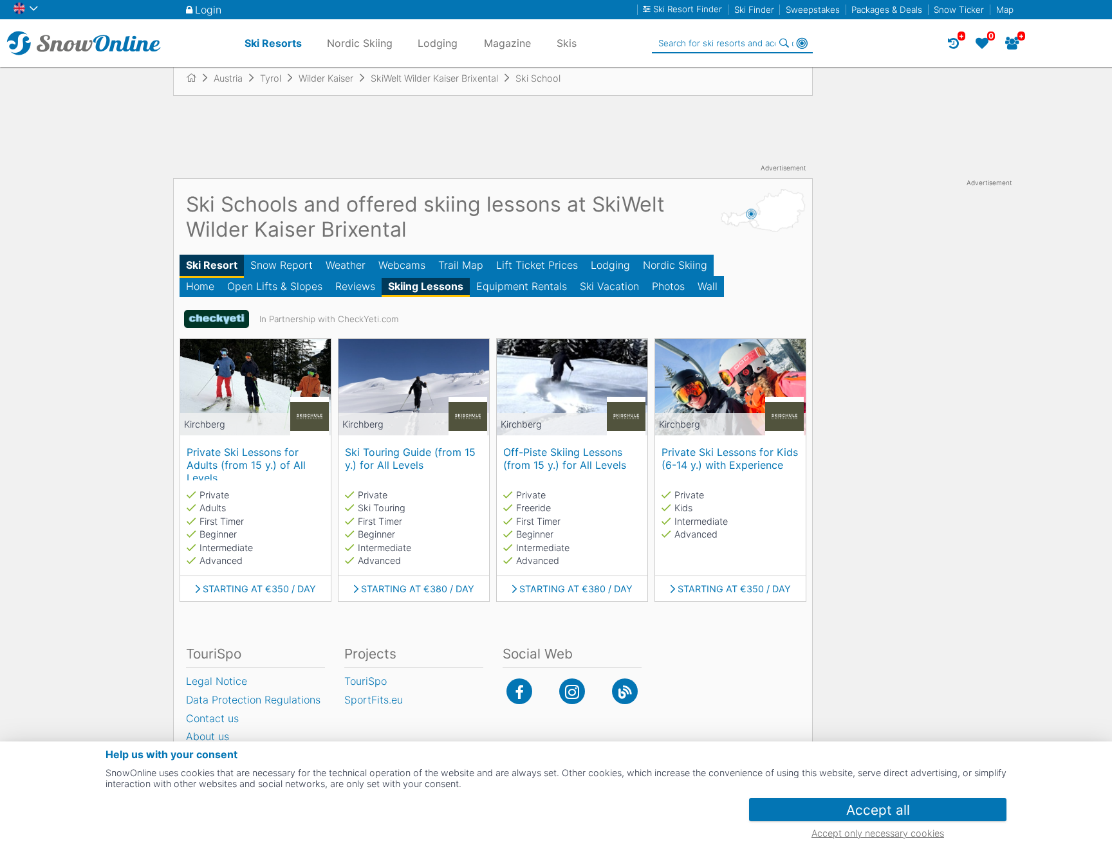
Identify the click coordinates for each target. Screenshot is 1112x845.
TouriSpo (365, 681)
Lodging (610, 265)
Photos (668, 286)
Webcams (401, 265)
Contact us (212, 718)
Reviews (355, 286)
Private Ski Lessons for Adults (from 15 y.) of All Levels (246, 463)
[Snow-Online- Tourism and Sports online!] (196, 77)
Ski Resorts (273, 43)
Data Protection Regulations (253, 699)
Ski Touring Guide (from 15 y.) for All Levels (410, 458)
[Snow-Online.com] (83, 43)
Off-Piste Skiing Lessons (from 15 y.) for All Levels (564, 458)
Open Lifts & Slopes (274, 286)
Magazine (507, 43)
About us (207, 736)
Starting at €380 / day (417, 589)
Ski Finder (754, 10)
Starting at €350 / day (259, 589)
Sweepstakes (813, 10)
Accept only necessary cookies (877, 833)
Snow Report (281, 265)
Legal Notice (216, 681)
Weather (346, 265)
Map (1005, 10)
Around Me (801, 43)
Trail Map (460, 265)
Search (783, 43)
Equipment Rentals (521, 286)
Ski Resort (211, 265)
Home (200, 286)
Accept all (878, 810)
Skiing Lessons (425, 286)
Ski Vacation (609, 286)
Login (208, 9)
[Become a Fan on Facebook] (519, 691)
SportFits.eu (373, 699)
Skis (567, 43)
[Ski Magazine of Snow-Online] (625, 691)
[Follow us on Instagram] (572, 691)
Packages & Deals (886, 10)
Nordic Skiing (675, 265)
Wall (708, 286)
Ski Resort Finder (687, 9)
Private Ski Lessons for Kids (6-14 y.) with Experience (730, 458)
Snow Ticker (959, 10)
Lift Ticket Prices (537, 265)
